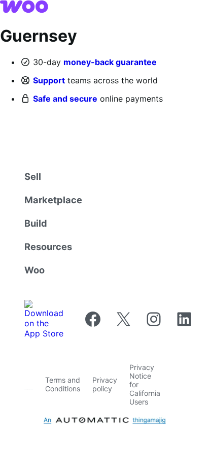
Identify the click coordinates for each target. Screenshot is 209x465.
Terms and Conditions (62, 384)
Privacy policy (104, 384)
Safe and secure (65, 99)
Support (49, 80)
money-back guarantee (110, 62)
